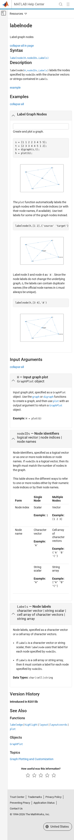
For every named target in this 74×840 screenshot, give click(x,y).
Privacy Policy (53, 796)
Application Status (44, 802)
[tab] (41, 115)
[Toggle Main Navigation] (68, 4)
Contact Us (16, 808)
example (15, 87)
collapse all (17, 104)
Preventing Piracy (20, 802)
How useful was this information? (40, 768)
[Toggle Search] (60, 4)
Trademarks (35, 796)
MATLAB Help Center (29, 4)
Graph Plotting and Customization (31, 759)
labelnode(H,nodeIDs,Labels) (29, 58)
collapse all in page (22, 45)
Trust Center (17, 796)
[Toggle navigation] (17, 13)
